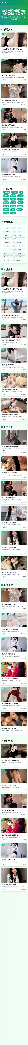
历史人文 (13, 202)
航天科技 (13, 206)
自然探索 (13, 195)
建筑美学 (6, 206)
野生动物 (6, 202)
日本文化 (6, 195)
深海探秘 (20, 195)
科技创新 (6, 199)
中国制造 (19, 209)
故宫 (21, 192)
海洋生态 (20, 206)
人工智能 (13, 213)
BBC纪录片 (14, 192)
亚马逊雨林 (6, 192)
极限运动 (20, 202)
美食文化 (20, 199)
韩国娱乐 (6, 209)
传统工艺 (13, 199)
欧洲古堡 (6, 213)
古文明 (12, 209)
